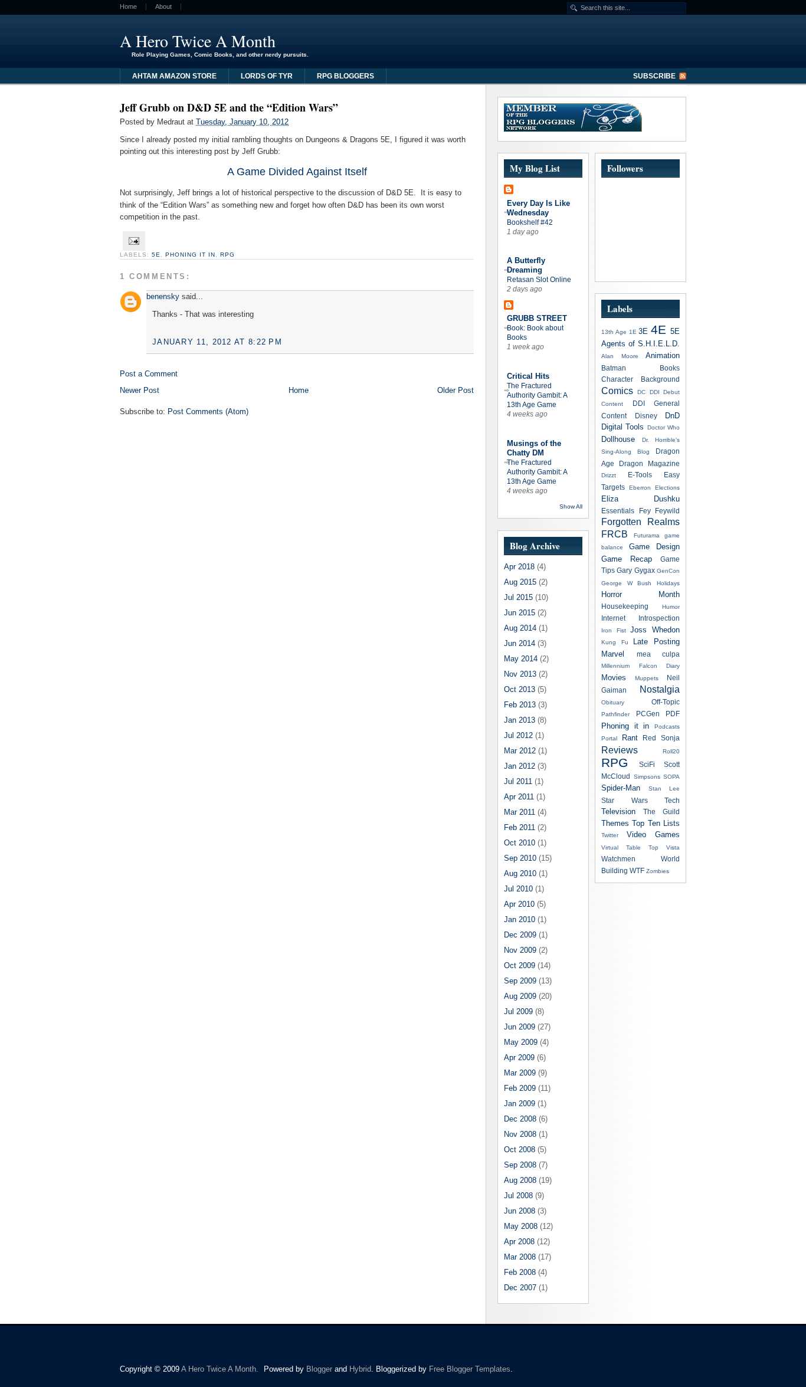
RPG (227, 254)
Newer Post (139, 390)
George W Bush (626, 583)
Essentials (617, 510)
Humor (671, 607)
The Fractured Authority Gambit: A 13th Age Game (537, 395)
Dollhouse (618, 439)
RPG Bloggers (345, 76)
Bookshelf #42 (530, 222)
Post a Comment (149, 373)
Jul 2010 (518, 888)
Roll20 (671, 751)
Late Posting (656, 641)
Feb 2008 (520, 1272)
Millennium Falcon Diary (640, 666)
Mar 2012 (520, 750)
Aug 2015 (520, 582)
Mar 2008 (520, 1256)
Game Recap (626, 559)
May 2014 (521, 658)
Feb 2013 (520, 704)
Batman (613, 368)
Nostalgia (660, 689)
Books (670, 368)
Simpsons (647, 776)
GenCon (668, 571)
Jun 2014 (519, 643)
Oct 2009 (519, 965)
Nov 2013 (520, 674)
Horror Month (640, 594)
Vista (673, 847)
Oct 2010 (519, 842)
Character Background (640, 379)
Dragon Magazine (649, 463)
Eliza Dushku (640, 498)
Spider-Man (620, 787)
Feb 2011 (519, 827)
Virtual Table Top (629, 847)
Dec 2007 (520, 1287)
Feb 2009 (520, 1088)
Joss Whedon (655, 629)
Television (618, 811)
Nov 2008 (520, 1134)
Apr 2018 (519, 566)
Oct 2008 (519, 1149)
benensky (162, 296)
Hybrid (360, 1369)
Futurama (647, 535)
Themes (615, 823)
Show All (570, 506)
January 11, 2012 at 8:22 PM (217, 341)
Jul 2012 (518, 735)
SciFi (647, 764)
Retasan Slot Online (539, 280)
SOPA (671, 776)
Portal (609, 738)
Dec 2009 (520, 934)
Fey (645, 510)
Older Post (455, 390)
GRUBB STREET (537, 318)
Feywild (667, 510)
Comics (617, 391)
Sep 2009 (520, 980)
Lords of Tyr (267, 76)
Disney (646, 415)
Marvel (612, 654)
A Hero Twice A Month (198, 40)
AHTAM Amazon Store (174, 76)
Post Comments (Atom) (208, 411)
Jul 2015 (518, 597)
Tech (672, 800)
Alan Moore (619, 356)
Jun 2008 (519, 1210)
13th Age (614, 332)
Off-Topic (665, 702)
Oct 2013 (519, 689)
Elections (667, 487)
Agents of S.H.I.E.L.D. (640, 343)
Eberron (640, 487)
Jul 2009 (518, 1011)
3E (643, 331)
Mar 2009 (520, 1072)
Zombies (657, 871)
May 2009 (521, 1042)
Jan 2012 (519, 766)
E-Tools (640, 474)
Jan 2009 (519, 1103)
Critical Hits (528, 376)
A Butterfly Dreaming (526, 265)
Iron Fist (613, 630)
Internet (613, 618)
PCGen (648, 713)
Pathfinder (615, 714)
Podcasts (667, 726)
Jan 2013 (519, 720)
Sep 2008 (520, 1164)
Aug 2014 (520, 628)
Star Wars (624, 800)
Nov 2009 (520, 950)
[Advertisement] (541, 38)
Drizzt (608, 475)
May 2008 (521, 1226)
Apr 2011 (519, 796)
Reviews (619, 750)
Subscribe (654, 76)
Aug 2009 (520, 996)
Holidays (668, 583)
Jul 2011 (518, 781)
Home (128, 7)
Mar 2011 (519, 812)
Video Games (653, 834)
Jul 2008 (518, 1195)
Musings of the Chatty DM (534, 448)
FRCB (614, 534)
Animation (663, 355)
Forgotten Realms (640, 522)
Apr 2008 (519, 1241)
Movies (613, 677)
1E (633, 332)
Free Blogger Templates (469, 1369)
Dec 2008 (520, 1118)
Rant (630, 737)
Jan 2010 (519, 919)
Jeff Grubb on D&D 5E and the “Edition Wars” (229, 107)
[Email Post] (132, 240)
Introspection (659, 618)
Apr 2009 (519, 1057)
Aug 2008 (520, 1180)
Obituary (612, 702)
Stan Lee (664, 788)
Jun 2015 (519, 612)
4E (658, 329)
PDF (673, 713)
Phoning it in (190, 254)
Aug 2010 (520, 873)
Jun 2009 (519, 1026)
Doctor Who (663, 427)
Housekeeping (624, 606)
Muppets (646, 678)
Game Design (654, 546)
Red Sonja (661, 738)
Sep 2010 (520, 858)
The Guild (661, 811)
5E (156, 254)
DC (641, 392)
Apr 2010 (519, 904)
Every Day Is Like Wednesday (538, 208)
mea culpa (658, 654)
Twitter (609, 835)
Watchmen (618, 859)
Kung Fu (614, 642)
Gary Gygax (635, 570)
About (163, 7)
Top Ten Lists (656, 823)
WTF (637, 870)
